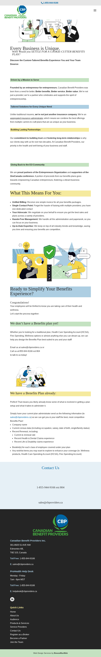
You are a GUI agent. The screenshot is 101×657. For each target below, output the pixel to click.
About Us (14, 615)
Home (13, 612)
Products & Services (19, 623)
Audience (14, 619)
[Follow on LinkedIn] (12, 599)
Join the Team (16, 642)
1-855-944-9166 (50, 3)
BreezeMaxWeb (61, 653)
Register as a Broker (19, 634)
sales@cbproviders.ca (20, 417)
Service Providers (18, 627)
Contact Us (15, 631)
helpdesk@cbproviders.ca (25, 591)
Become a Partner (18, 638)
